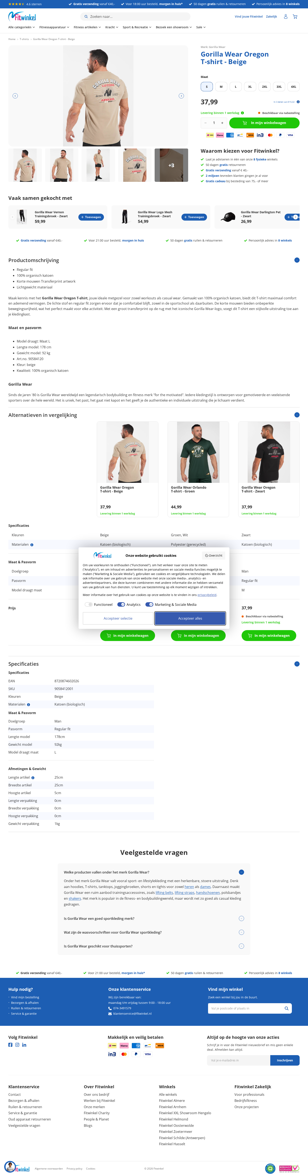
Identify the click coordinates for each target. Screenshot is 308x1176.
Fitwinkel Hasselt (172, 1144)
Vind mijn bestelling (25, 997)
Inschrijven (285, 1060)
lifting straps (184, 892)
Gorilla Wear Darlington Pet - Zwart (261, 214)
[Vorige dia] (15, 95)
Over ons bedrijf (96, 1094)
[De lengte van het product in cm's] (32, 777)
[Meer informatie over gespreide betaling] (298, 101)
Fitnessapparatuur (52, 27)
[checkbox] (98, 604)
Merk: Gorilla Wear (213, 47)
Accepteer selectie (118, 618)
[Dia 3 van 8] (98, 165)
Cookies (90, 1168)
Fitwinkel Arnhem (172, 1107)
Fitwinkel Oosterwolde (176, 1125)
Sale (199, 27)
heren (189, 886)
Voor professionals (249, 1094)
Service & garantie (24, 1014)
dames (205, 886)
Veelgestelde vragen (24, 1125)
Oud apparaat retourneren (29, 1119)
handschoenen (208, 892)
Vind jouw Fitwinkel (249, 16)
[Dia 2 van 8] (62, 165)
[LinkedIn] (24, 1045)
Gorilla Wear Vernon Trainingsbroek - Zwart (51, 214)
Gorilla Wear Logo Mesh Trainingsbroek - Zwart (155, 214)
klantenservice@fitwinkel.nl (132, 1014)
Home (12, 39)
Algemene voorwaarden (49, 1168)
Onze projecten (246, 1107)
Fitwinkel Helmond (173, 1119)
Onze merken (94, 1107)
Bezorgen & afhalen (25, 1003)
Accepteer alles (190, 618)
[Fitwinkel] (18, 1169)
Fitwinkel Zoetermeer (175, 1131)
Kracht (110, 27)
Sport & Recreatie (135, 27)
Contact (14, 1094)
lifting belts (164, 892)
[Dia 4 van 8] (135, 165)
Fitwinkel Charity (97, 1113)
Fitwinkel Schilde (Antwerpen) (182, 1138)
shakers (75, 898)
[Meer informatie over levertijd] (242, 112)
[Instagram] (17, 1045)
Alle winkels (168, 1094)
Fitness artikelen (85, 27)
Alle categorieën (19, 27)
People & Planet (96, 1119)
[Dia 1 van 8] (25, 165)
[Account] (285, 16)
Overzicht (215, 555)
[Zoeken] (286, 1008)
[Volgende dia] (181, 95)
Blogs (88, 1125)
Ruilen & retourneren (26, 1008)
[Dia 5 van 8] (171, 165)
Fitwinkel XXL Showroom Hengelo (185, 1113)
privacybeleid (207, 595)
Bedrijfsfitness (245, 1100)
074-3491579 (122, 1008)
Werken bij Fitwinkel (99, 1100)
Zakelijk (271, 16)
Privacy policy (74, 1168)
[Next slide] (295, 217)
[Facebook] (10, 1045)
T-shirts (24, 39)
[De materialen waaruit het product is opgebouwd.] (31, 544)
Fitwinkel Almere (172, 1100)
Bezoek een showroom (172, 27)
